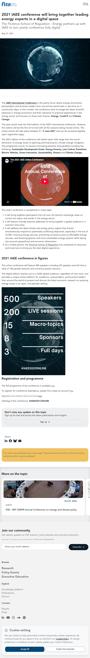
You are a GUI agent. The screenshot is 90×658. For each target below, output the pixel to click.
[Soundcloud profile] (19, 618)
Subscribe (77, 547)
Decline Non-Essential (65, 649)
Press (4, 612)
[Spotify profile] (24, 618)
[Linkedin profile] (3, 618)
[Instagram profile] (13, 618)
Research (8, 568)
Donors (5, 596)
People (5, 609)
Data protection (49, 539)
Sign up (43, 422)
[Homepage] (9, 4)
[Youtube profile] (8, 618)
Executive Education (15, 576)
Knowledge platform (12, 589)
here (21, 134)
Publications (8, 593)
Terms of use (38, 539)
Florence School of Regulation (44, 245)
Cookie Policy (62, 639)
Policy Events (10, 572)
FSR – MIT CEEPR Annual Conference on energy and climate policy (41, 510)
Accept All (25, 649)
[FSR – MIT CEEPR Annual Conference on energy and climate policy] (43, 489)
